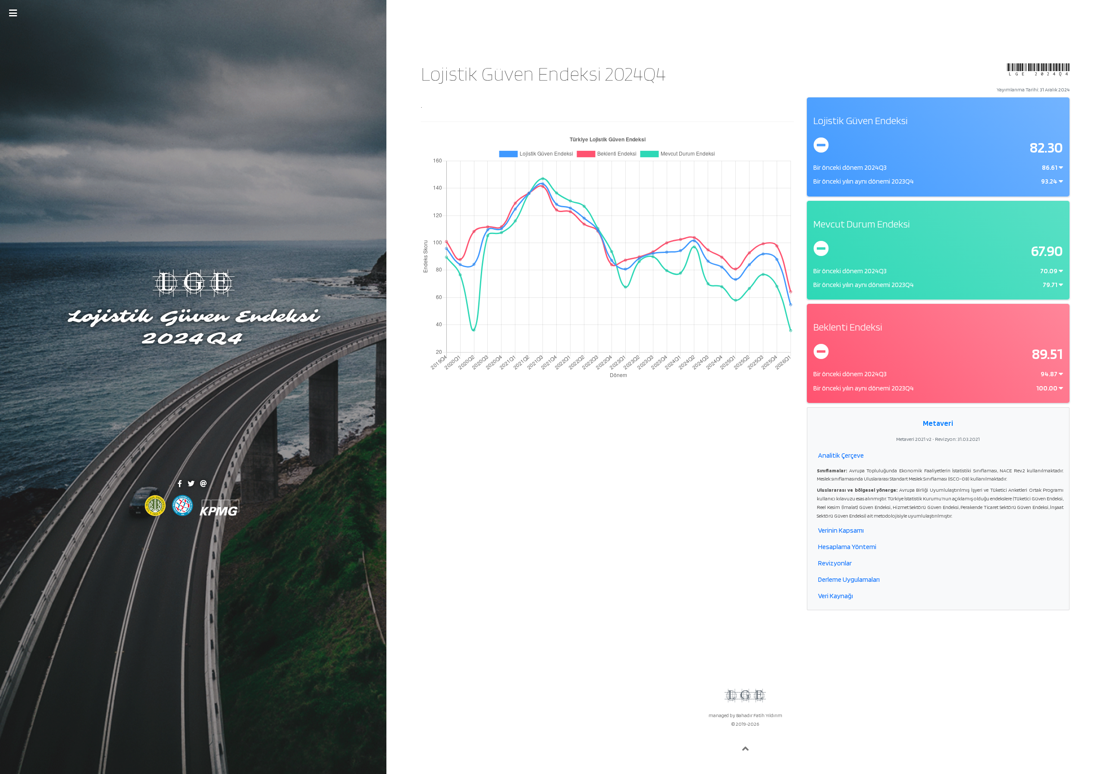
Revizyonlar (835, 563)
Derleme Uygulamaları (849, 579)
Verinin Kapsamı (841, 530)
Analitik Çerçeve (841, 455)
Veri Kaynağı (835, 596)
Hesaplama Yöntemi (847, 547)
